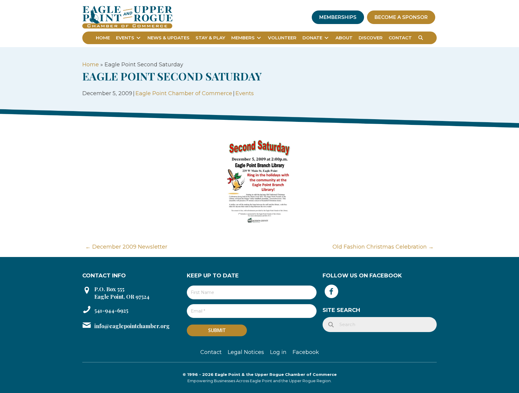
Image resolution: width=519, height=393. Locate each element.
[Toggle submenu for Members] (259, 37)
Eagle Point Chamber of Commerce (183, 93)
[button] (420, 38)
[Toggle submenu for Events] (138, 37)
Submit (217, 330)
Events (244, 93)
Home (90, 64)
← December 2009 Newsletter (126, 246)
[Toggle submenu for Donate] (326, 37)
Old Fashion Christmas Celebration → (383, 246)
